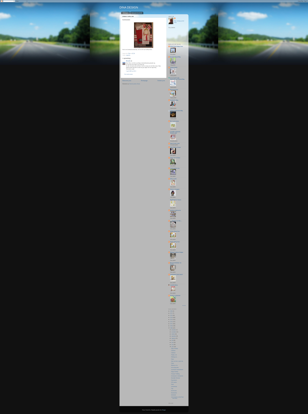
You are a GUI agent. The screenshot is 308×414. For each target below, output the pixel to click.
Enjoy (172, 359)
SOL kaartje (174, 382)
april (172, 346)
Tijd (172, 388)
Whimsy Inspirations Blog (176, 110)
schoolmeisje (174, 386)
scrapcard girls (173, 67)
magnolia (128, 55)
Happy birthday (174, 371)
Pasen (172, 384)
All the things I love (175, 231)
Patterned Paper (174, 89)
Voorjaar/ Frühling (175, 373)
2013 (171, 319)
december (173, 329)
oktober (173, 334)
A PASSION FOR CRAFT (176, 274)
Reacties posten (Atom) (134, 83)
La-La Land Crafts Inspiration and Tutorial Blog (177, 78)
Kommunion (174, 392)
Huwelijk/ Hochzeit (175, 378)
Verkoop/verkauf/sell (136, 13)
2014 (171, 317)
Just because (174, 390)
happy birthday (174, 348)
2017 (171, 313)
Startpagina (126, 13)
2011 (171, 323)
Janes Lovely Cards (175, 143)
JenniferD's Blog (174, 100)
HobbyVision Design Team (176, 46)
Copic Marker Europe (175, 147)
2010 (171, 325)
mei (172, 344)
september (173, 336)
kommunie (173, 394)
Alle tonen (184, 305)
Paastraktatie (174, 380)
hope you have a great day (177, 361)
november (173, 332)
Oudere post (161, 80)
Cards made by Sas (174, 168)
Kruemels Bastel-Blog (175, 57)
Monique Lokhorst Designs (176, 252)
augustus (173, 338)
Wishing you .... (174, 357)
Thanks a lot (174, 354)
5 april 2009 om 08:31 (131, 71)
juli (172, 340)
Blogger (164, 410)
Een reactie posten (128, 74)
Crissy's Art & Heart (175, 157)
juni (172, 342)
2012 (171, 321)
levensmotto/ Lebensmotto (177, 376)
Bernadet (128, 61)
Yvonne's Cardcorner (175, 295)
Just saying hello (175, 367)
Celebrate (173, 350)
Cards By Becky (174, 285)
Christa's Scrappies (174, 189)
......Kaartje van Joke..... (176, 220)
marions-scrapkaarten (175, 210)
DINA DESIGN (129, 7)
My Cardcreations (174, 121)
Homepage (144, 80)
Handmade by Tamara (175, 199)
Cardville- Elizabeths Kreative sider (175, 132)
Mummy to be (174, 365)
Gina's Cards (173, 178)
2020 (171, 311)
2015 (171, 315)
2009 (171, 328)
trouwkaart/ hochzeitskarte (177, 369)
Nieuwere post (126, 80)
